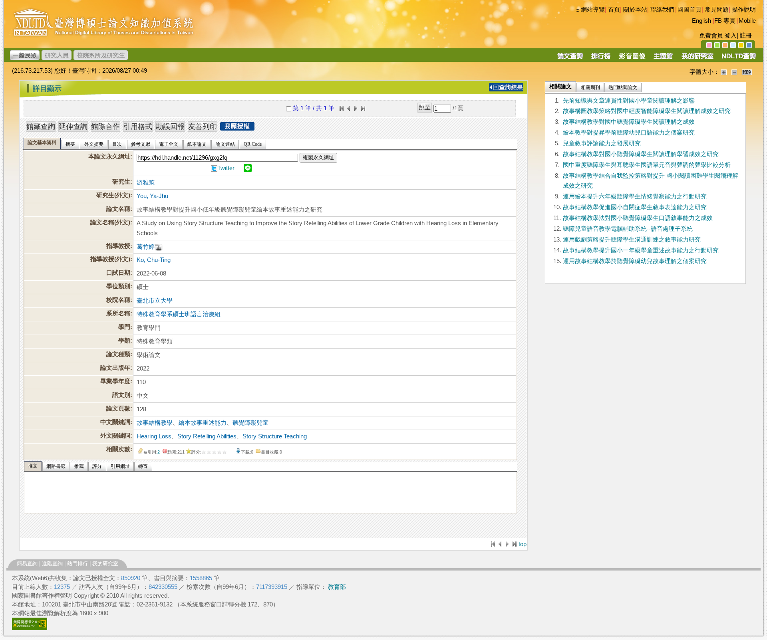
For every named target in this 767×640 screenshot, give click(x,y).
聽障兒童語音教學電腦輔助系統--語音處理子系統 (628, 229)
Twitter (225, 168)
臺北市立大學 (155, 300)
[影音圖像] (632, 58)
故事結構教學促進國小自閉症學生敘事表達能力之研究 (635, 207)
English (701, 21)
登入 (731, 35)
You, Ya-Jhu (152, 196)
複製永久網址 (318, 157)
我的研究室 (105, 564)
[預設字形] (747, 72)
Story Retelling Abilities (206, 436)
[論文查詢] (570, 58)
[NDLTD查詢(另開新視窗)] (738, 58)
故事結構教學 (155, 423)
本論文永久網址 (109, 156)
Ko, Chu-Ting (154, 260)
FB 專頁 (724, 21)
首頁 (614, 9)
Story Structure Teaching (274, 436)
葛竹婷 (146, 247)
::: (577, 10)
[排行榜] (601, 58)
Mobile (747, 21)
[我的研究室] (697, 58)
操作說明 (744, 9)
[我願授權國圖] (237, 128)
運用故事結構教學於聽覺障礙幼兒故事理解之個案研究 (635, 261)
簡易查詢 (27, 564)
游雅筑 (146, 182)
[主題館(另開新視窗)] (663, 58)
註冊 (746, 35)
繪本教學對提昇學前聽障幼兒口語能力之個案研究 (629, 132)
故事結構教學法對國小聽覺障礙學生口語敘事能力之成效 (638, 218)
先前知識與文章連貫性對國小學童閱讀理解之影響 (629, 100)
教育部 (337, 587)
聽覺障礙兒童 (250, 423)
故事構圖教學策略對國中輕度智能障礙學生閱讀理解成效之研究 (647, 111)
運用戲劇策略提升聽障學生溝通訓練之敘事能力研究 (632, 239)
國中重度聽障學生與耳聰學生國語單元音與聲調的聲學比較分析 (647, 165)
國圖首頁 (689, 9)
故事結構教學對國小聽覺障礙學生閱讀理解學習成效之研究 (641, 154)
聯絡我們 (662, 9)
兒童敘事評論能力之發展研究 (602, 143)
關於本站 (635, 9)
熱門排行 (77, 564)
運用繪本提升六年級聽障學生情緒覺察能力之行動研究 (635, 196)
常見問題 (717, 9)
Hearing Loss (154, 436)
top (523, 544)
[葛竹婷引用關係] (159, 247)
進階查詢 (52, 564)
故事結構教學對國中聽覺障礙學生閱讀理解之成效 (629, 122)
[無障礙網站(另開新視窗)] (29, 628)
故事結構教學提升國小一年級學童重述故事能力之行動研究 (641, 250)
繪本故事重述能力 (203, 423)
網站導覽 (593, 9)
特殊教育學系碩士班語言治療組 (179, 314)
